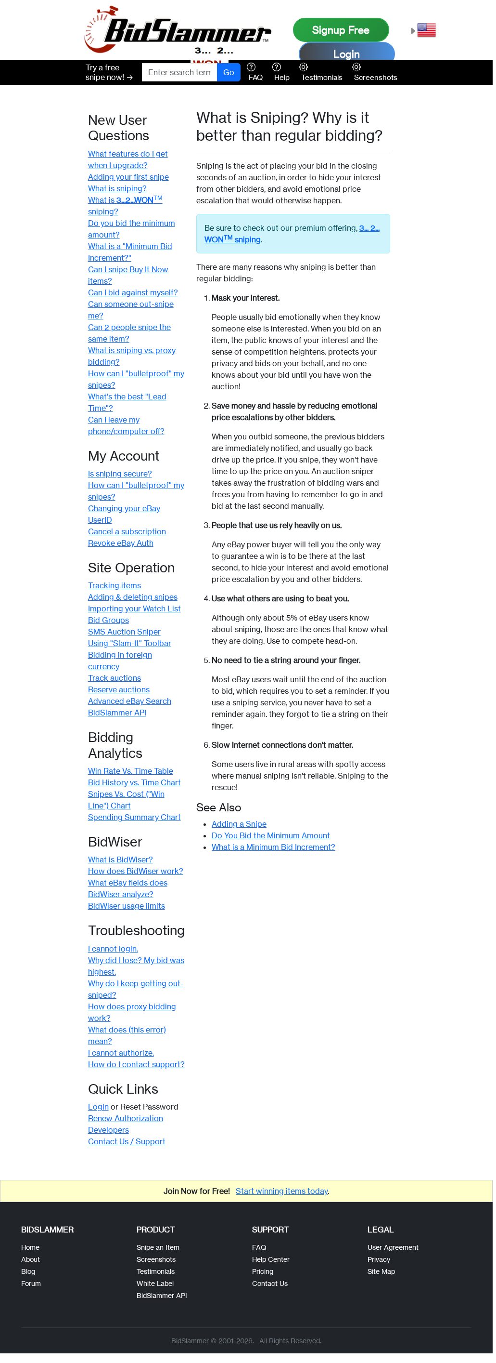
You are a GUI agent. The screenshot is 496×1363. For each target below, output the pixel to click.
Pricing (262, 1271)
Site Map (381, 1271)
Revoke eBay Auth (120, 543)
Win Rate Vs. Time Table (130, 771)
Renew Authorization (125, 1118)
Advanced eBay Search (129, 701)
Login (346, 54)
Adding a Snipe (239, 824)
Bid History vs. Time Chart (134, 782)
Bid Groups (108, 620)
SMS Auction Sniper (124, 631)
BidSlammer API (117, 712)
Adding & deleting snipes (133, 597)
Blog (28, 1271)
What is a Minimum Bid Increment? (273, 847)
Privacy (379, 1259)
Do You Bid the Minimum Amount (271, 835)
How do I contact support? (136, 1064)
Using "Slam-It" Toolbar (129, 643)
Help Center (271, 1259)
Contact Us (270, 1283)
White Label (155, 1283)
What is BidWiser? (120, 859)
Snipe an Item (158, 1247)
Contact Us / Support (126, 1141)
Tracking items (114, 585)
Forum (31, 1283)
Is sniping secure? (120, 473)
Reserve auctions (119, 689)
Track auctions (114, 678)
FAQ (259, 1247)
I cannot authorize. (121, 1053)
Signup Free (340, 30)
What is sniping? (117, 188)
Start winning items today (282, 1191)
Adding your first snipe (128, 177)
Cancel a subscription (127, 531)
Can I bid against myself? (133, 292)
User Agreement (393, 1247)
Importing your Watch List (134, 608)
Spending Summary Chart (134, 817)
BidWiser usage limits (126, 906)
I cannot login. (113, 948)
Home (30, 1247)
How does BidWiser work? (135, 871)
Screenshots (156, 1259)
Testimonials (156, 1271)
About (30, 1259)
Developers (108, 1130)
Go (228, 72)
